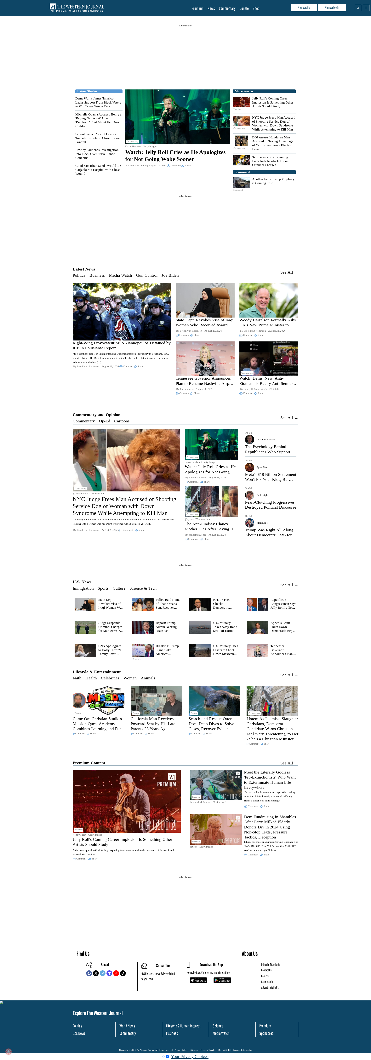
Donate (244, 8)
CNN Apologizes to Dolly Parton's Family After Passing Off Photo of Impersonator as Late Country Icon (111, 655)
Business (97, 275)
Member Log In (332, 7)
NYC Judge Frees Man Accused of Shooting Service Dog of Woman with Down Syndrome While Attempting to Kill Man (273, 123)
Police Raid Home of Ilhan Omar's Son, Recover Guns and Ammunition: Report (168, 609)
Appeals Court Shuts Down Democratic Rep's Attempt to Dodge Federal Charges (283, 630)
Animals (148, 678)
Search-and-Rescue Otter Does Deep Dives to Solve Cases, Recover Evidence (211, 723)
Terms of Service (208, 1050)
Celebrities (110, 678)
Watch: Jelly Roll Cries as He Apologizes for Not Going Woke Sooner (210, 471)
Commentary (227, 8)
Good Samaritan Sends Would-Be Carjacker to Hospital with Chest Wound (98, 169)
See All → (289, 272)
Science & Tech (143, 588)
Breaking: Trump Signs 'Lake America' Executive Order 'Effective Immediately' (167, 655)
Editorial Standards (270, 964)
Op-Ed (104, 421)
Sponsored (266, 1033)
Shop (256, 8)
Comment (176, 165)
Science (218, 1025)
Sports (103, 588)
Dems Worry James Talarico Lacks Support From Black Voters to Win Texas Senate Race (98, 102)
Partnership (267, 981)
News (211, 8)
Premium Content (89, 762)
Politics (79, 275)
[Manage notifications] (8, 1051)
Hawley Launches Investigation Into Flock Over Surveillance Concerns (97, 154)
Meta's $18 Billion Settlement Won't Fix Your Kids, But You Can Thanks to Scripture (270, 479)
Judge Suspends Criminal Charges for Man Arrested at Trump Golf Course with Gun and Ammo (110, 632)
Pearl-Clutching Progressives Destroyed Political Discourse (270, 505)
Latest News (84, 269)
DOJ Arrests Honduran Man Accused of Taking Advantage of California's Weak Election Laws (272, 143)
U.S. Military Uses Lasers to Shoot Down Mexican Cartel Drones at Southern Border (225, 654)
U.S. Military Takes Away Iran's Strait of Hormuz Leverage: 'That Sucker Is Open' (225, 630)
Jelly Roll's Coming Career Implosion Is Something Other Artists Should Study (272, 102)
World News (127, 1025)
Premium (197, 8)
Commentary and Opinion (96, 414)
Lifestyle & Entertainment (97, 671)
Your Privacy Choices (189, 1056)
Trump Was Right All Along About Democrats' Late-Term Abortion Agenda (270, 535)
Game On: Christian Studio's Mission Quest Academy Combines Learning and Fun (97, 723)
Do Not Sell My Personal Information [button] (235, 1050)
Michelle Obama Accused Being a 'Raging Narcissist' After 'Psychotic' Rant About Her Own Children (98, 120)
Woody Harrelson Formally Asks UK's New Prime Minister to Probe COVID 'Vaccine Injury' (267, 325)
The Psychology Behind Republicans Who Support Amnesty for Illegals (267, 451)
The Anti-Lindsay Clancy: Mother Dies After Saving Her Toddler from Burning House (211, 529)
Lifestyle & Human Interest (183, 1025)
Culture (119, 588)
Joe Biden (170, 275)
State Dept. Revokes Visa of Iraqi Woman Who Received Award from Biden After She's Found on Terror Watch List (204, 328)
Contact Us (266, 970)
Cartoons (122, 421)
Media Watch (120, 275)
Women (130, 678)
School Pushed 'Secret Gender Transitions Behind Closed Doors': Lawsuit (98, 138)
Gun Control (146, 275)
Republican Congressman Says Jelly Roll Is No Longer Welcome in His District (283, 607)
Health (91, 678)
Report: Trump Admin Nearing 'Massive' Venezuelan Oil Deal (166, 630)
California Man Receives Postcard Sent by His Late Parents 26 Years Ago (153, 723)
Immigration (83, 588)
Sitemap (194, 1050)
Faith (77, 678)
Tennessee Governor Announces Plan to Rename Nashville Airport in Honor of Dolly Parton (205, 383)
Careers (265, 976)
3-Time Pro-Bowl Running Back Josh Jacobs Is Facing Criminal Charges (270, 161)
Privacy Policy (181, 1050)
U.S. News (82, 581)
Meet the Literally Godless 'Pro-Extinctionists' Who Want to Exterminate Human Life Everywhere (270, 780)
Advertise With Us (270, 987)
